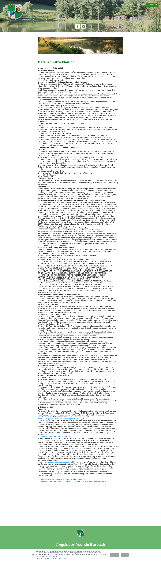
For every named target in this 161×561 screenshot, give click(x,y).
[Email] (83, 26)
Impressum (57, 558)
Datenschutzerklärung (43, 558)
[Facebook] (77, 26)
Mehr (65, 558)
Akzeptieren (115, 555)
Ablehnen (125, 555)
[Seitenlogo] (14, 11)
